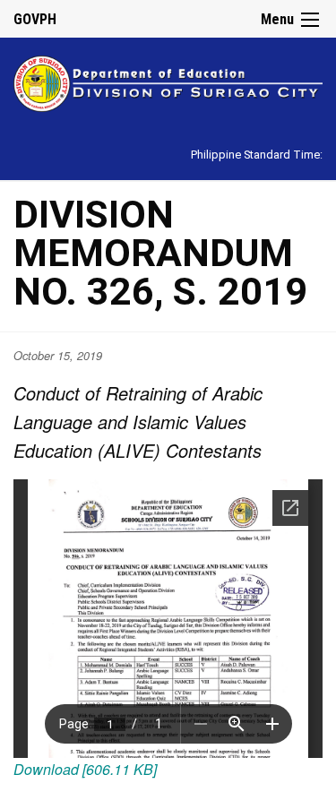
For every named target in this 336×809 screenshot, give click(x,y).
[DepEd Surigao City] (168, 81)
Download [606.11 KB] (85, 769)
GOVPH (34, 19)
